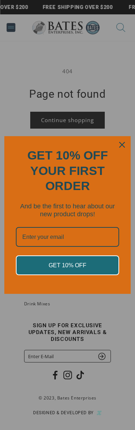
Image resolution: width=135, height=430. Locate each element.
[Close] (122, 144)
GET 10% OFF (67, 265)
